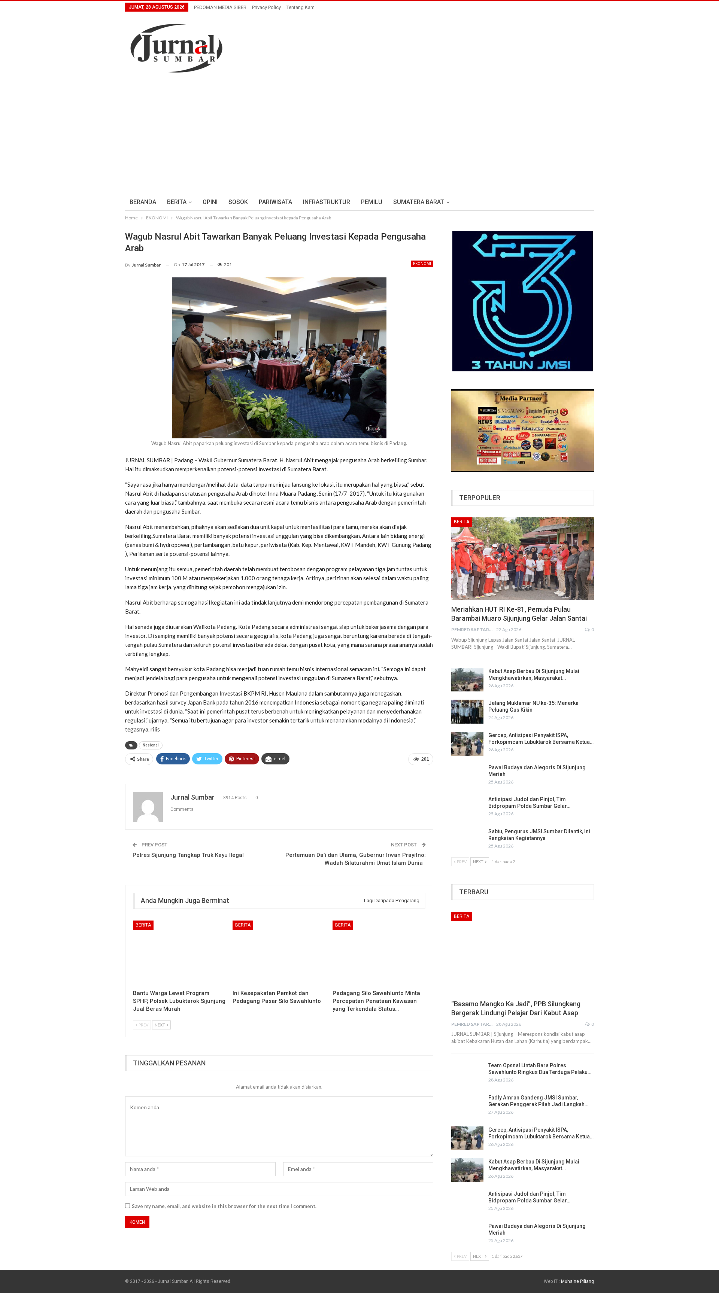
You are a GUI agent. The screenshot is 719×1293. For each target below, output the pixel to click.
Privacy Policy (266, 7)
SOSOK (238, 202)
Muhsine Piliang (577, 1281)
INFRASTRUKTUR (326, 202)
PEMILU (371, 202)
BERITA (176, 202)
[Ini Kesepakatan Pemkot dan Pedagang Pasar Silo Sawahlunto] (279, 953)
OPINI (210, 202)
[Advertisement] (359, 136)
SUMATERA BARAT (418, 202)
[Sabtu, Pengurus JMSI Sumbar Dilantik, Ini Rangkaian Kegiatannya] (467, 840)
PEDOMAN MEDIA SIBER (220, 7)
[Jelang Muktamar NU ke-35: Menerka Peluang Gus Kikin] (467, 712)
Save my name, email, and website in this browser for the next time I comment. (224, 1206)
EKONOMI (422, 264)
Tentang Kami (301, 7)
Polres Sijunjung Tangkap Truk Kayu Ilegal (188, 855)
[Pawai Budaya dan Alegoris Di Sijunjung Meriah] (467, 776)
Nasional (151, 745)
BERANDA (143, 202)
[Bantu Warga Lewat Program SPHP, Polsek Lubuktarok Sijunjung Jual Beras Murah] (179, 953)
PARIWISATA (275, 202)
